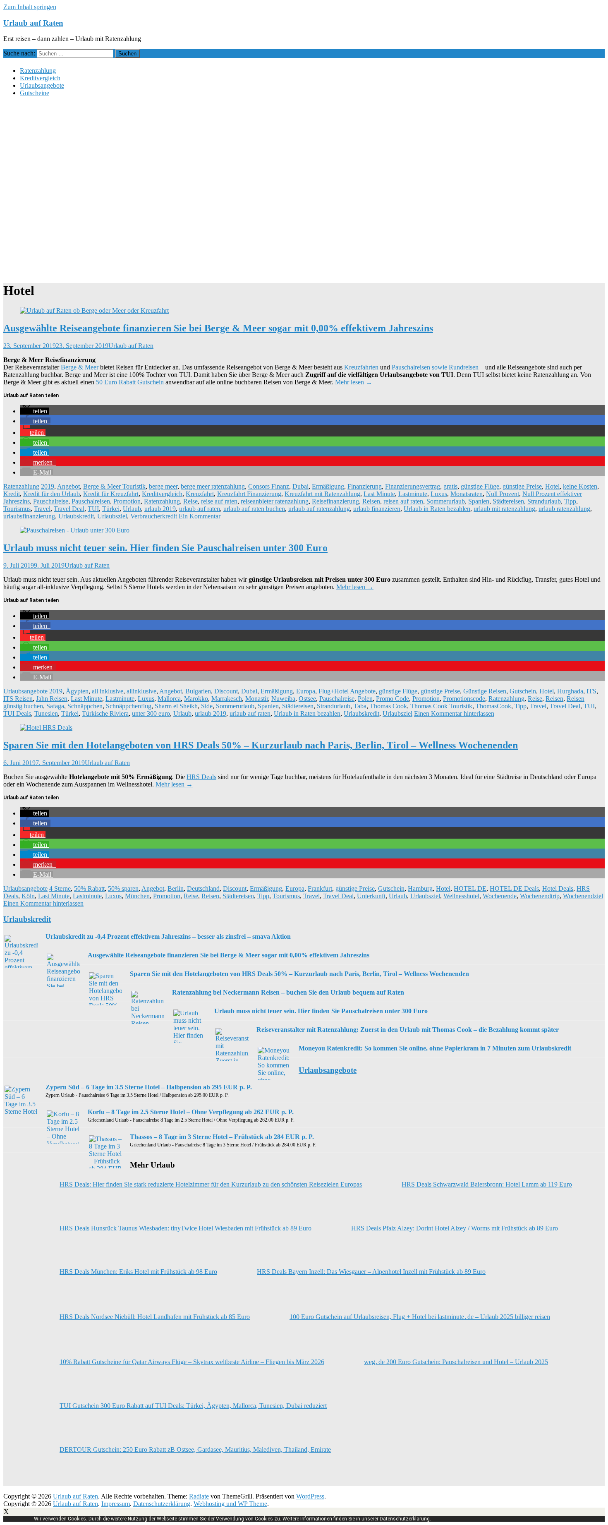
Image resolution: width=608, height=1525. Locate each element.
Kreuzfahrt (200, 493)
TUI (93, 508)
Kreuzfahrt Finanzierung (249, 493)
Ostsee (307, 698)
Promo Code (392, 698)
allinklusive (141, 691)
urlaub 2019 (160, 508)
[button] (34, 411)
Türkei (111, 508)
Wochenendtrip (540, 895)
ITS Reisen (18, 698)
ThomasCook (493, 706)
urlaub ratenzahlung (564, 508)
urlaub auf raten (199, 508)
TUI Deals (17, 713)
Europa (305, 691)
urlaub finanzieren (376, 508)
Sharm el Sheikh (176, 706)
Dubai (300, 486)
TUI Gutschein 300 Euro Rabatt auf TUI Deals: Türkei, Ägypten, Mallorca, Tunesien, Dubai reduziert (193, 1405)
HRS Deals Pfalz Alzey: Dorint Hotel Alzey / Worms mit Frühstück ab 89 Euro (454, 1228)
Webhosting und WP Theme (230, 1503)
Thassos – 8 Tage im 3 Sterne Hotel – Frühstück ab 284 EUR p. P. (222, 1136)
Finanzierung (364, 486)
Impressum (115, 1503)
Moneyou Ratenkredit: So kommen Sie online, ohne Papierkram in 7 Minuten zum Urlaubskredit (435, 1048)
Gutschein (523, 691)
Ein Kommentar (199, 516)
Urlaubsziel (112, 516)
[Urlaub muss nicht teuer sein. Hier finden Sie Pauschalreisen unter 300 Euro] (74, 530)
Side (207, 706)
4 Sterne (60, 888)
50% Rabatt (89, 888)
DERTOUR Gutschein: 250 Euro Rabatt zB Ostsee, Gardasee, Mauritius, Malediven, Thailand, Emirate (195, 1449)
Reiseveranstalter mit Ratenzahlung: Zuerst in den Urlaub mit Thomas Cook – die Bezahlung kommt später (407, 1029)
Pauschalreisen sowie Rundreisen (435, 367)
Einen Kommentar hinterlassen (454, 713)
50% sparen (123, 888)
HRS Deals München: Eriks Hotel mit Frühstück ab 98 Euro (138, 1271)
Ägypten (77, 691)
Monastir (256, 698)
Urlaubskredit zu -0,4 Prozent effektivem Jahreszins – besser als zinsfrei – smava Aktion (168, 936)
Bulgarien (198, 691)
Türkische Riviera (105, 713)
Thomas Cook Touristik (441, 706)
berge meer (163, 486)
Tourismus (17, 508)
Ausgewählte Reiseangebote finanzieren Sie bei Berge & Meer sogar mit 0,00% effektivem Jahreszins (218, 328)
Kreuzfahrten (361, 367)
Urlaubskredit (76, 516)
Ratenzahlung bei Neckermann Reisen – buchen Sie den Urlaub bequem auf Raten (288, 992)
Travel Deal (69, 508)
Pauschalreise (50, 501)
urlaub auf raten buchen (254, 508)
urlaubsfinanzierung (29, 516)
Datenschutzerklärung (161, 1503)
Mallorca (169, 698)
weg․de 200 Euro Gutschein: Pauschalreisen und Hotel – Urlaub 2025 (456, 1361)
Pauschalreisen (91, 501)
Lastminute (412, 493)
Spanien (478, 501)
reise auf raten (219, 501)
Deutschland (203, 888)
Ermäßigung (328, 486)
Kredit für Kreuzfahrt (111, 493)
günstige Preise (522, 486)
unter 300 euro (151, 713)
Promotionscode (464, 698)
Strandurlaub (544, 501)
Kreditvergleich (40, 78)
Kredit (11, 493)
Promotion (127, 501)
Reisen (371, 501)
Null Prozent (502, 493)
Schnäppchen (85, 706)
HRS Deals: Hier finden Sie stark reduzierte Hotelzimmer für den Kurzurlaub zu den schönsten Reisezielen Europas (211, 1184)
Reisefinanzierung (335, 501)
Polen (365, 698)
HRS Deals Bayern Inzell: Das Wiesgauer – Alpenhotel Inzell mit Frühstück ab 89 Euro (371, 1271)
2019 (47, 486)
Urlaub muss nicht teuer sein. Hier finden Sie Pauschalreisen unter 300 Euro (165, 547)
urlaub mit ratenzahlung (504, 508)
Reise (190, 501)
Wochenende (500, 895)
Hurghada (570, 691)
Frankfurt (320, 888)
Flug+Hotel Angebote (347, 691)
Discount (226, 691)
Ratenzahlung (38, 70)
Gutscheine (34, 92)
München (137, 895)
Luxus (439, 493)
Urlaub (132, 508)
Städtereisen (508, 501)
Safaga (55, 706)
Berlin (176, 888)
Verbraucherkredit (153, 516)
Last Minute (379, 493)
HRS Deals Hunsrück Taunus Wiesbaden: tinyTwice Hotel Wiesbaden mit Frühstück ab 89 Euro (185, 1228)
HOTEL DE (470, 888)
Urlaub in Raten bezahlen (437, 508)
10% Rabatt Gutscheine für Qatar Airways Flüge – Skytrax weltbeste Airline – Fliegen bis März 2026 (192, 1361)
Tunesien (46, 713)
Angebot (68, 486)
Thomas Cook (388, 706)
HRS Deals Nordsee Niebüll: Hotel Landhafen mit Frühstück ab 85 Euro (155, 1316)
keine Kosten (580, 486)
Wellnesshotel (461, 895)
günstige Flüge (480, 486)
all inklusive (107, 691)
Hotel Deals (557, 888)
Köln (28, 895)
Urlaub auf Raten (33, 23)
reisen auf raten (403, 501)
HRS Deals (201, 776)
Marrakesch (226, 698)
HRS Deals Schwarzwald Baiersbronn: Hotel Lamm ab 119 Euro (487, 1184)
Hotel (552, 486)
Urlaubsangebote (42, 85)
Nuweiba (283, 698)
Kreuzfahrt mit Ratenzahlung (322, 493)
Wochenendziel (583, 895)
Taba (360, 706)
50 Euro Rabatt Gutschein (130, 382)
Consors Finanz (268, 486)
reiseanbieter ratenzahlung (275, 501)
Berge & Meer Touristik (114, 486)
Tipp (570, 501)
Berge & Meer (79, 367)
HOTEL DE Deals (514, 888)
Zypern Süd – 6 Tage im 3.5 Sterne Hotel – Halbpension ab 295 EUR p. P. (148, 1087)
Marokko (196, 698)
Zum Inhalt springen (29, 6)
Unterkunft (371, 895)
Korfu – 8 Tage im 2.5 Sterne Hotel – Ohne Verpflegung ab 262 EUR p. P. (191, 1111)
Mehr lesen (353, 382)
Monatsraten (466, 493)
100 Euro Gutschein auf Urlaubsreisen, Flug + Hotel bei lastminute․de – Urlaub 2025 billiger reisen (420, 1316)
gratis (450, 486)
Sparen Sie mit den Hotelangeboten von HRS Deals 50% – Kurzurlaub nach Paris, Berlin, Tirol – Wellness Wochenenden (260, 745)
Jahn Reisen (51, 698)
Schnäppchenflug (128, 706)
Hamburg (420, 888)
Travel (42, 508)
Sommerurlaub (445, 501)
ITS (591, 691)
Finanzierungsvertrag (412, 486)
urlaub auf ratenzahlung (319, 508)
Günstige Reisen (484, 691)
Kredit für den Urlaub (51, 493)
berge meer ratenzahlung (213, 486)
